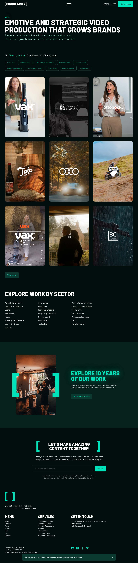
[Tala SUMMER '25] (25, 171)
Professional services (80, 317)
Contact (8, 535)
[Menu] (69, 4)
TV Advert (41, 528)
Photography (84, 68)
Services (8, 524)
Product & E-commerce (46, 535)
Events (8, 310)
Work (7, 526)
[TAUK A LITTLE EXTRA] (69, 236)
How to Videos (64, 62)
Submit (100, 468)
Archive (7, 528)
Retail (74, 320)
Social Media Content (35, 68)
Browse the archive (82, 396)
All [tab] (6, 55)
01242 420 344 (110, 4)
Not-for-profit (44, 317)
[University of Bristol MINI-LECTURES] (69, 107)
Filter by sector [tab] (34, 55)
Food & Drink (77, 310)
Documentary (25, 62)
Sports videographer (45, 521)
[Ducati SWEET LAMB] (113, 171)
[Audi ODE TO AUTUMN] (69, 171)
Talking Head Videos (14, 68)
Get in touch (126, 4)
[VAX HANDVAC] (25, 107)
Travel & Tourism (78, 324)
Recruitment (43, 320)
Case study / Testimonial (45, 62)
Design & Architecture (14, 306)
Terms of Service (84, 478)
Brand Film (11, 62)
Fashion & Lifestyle (46, 310)
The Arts (8, 327)
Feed (6, 533)
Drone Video (52, 68)
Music (7, 317)
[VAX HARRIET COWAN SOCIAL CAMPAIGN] (25, 236)
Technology (43, 324)
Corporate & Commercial (82, 303)
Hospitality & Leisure (47, 313)
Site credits (32, 552)
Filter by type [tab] (49, 55)
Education (42, 306)
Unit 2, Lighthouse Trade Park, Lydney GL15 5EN (88, 521)
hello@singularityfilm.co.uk (81, 526)
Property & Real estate (14, 320)
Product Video (80, 62)
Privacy (24, 552)
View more (11, 275)
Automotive (43, 303)
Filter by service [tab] (17, 55)
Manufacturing (78, 313)
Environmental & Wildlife (82, 306)
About (7, 521)
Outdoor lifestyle (44, 533)
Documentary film (44, 524)
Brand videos (42, 531)
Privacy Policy (75, 476)
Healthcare (9, 313)
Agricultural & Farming (14, 303)
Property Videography (46, 526)
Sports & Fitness (12, 324)
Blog (6, 531)
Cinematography (68, 68)
